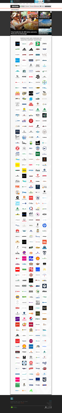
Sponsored (22, 402)
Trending (11, 402)
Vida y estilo (15, 402)
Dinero (21, 401)
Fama (24, 401)
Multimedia (18, 402)
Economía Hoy (12, 401)
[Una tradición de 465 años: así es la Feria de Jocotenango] (24, 20)
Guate (19, 401)
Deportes (26, 401)
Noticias (16, 401)
